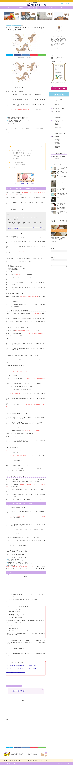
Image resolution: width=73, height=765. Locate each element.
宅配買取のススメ (57, 158)
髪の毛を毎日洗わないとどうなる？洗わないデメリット (23, 153)
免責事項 (15, 763)
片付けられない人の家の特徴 (58, 108)
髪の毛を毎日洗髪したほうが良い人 (19, 164)
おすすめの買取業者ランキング (18, 691)
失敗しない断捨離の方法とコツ (18, 690)
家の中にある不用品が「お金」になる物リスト (25, 183)
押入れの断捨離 (57, 139)
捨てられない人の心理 (56, 111)
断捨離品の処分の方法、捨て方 (58, 156)
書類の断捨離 (56, 124)
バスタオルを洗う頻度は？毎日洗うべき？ (15, 672)
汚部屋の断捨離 (57, 138)
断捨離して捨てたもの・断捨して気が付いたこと (13, 25)
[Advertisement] (26, 585)
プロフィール (63, 7)
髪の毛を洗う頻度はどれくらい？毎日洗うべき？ (22, 150)
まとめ (13, 167)
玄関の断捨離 (56, 142)
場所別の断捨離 (55, 136)
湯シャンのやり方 (16, 158)
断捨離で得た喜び (52, 7)
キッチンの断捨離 (57, 140)
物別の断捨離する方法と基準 (58, 120)
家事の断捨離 (20, 7)
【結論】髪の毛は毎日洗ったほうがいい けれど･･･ (22, 155)
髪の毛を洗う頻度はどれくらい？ (19, 152)
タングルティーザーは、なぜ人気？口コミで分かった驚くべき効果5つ (21, 668)
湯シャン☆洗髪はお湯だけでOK (19, 156)
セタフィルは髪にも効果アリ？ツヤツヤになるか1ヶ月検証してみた (21, 665)
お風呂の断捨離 (57, 143)
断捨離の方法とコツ (57, 106)
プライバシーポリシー (8, 763)
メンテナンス (42, 7)
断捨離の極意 (56, 104)
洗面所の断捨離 (57, 146)
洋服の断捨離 (56, 121)
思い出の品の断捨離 (57, 127)
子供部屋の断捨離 (57, 147)
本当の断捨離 (55, 102)
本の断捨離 (56, 123)
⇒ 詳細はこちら (54, 241)
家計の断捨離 (31, 7)
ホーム (9, 7)
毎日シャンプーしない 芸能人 (18, 159)
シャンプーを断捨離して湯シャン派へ (19, 162)
